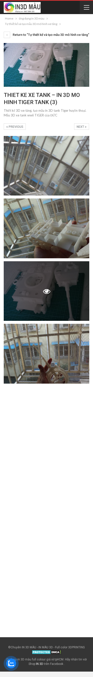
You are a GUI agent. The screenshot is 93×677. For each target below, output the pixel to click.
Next (81, 127)
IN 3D (39, 664)
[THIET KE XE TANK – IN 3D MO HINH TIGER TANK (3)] (46, 166)
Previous (15, 127)
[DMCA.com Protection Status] (46, 652)
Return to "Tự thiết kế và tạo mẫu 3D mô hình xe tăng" (50, 35)
